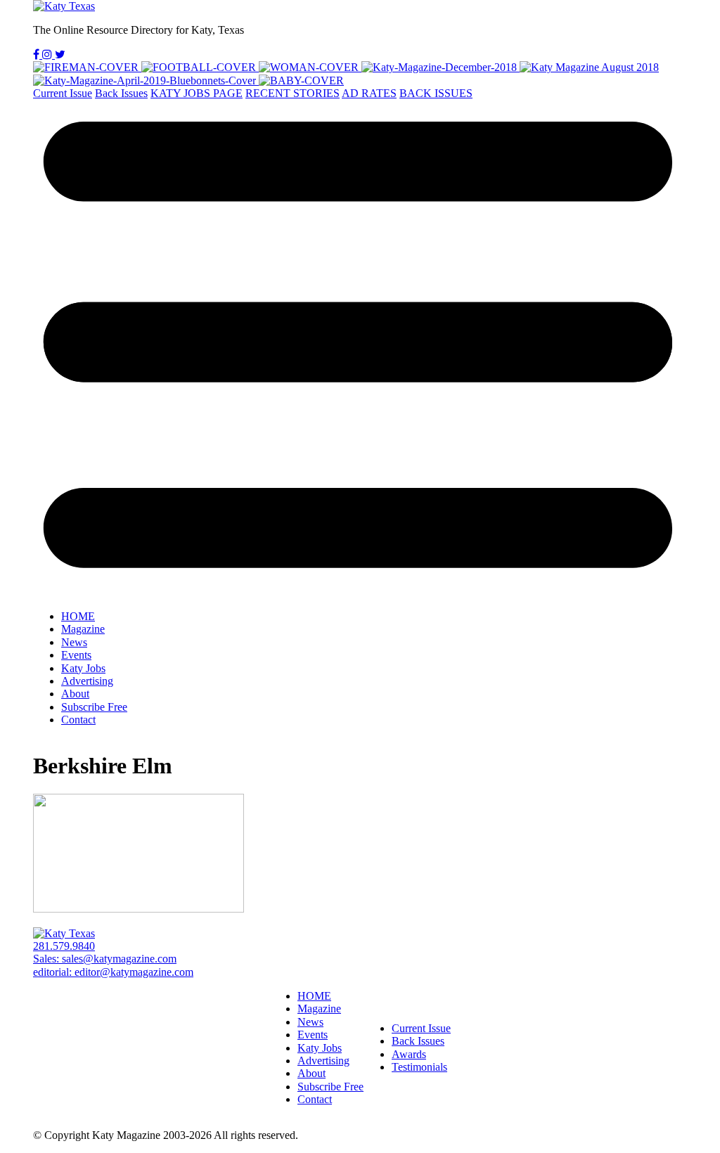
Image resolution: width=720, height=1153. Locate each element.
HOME (78, 616)
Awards (409, 1054)
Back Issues (121, 93)
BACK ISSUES (435, 93)
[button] (360, 349)
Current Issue (62, 93)
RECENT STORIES (292, 93)
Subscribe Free (94, 707)
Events (76, 655)
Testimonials (419, 1067)
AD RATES (369, 93)
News (74, 642)
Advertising (87, 681)
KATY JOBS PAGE (196, 93)
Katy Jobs (83, 668)
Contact (78, 720)
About (75, 694)
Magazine (83, 629)
